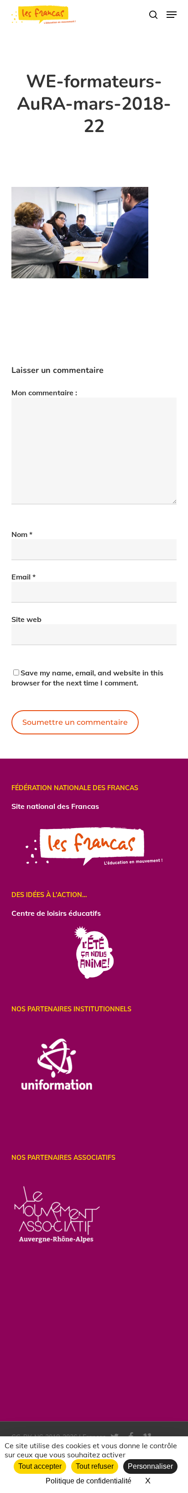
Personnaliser (150, 1466)
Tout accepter (40, 1466)
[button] (172, 14)
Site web (26, 619)
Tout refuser (95, 1466)
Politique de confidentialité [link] (88, 1481)
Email (23, 576)
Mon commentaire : (44, 392)
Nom (21, 534)
